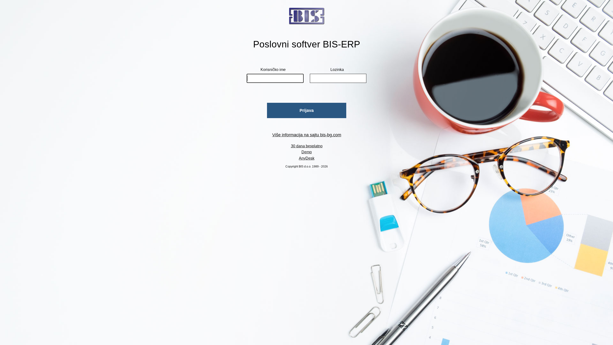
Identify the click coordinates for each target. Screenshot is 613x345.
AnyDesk (306, 158)
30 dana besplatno (307, 146)
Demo (306, 152)
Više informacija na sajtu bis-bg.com (306, 134)
